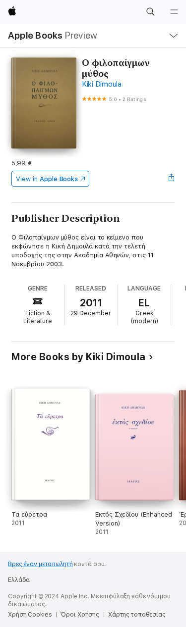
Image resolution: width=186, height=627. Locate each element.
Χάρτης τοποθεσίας (137, 614)
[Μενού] (174, 12)
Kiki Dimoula (102, 84)
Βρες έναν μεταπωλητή (40, 564)
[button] (150, 12)
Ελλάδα (19, 580)
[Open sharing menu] (171, 178)
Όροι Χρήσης (80, 614)
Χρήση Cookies (30, 614)
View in (47, 179)
